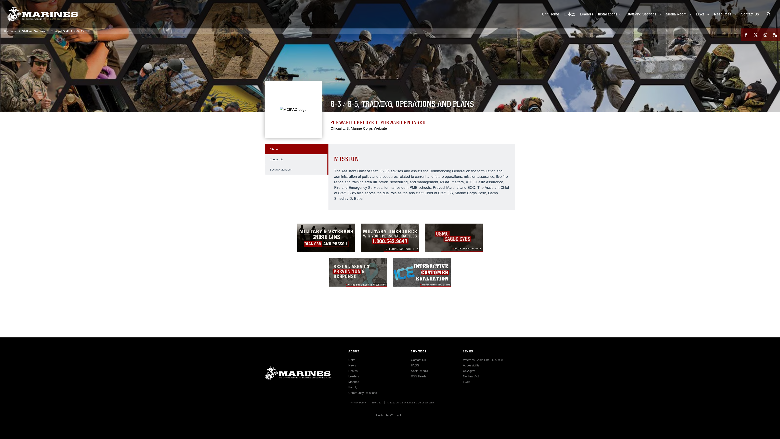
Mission (275, 149)
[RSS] (775, 34)
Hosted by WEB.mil (388, 415)
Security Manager (281, 169)
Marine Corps (298, 373)
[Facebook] (746, 34)
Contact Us (276, 159)
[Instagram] (765, 34)
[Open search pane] (768, 14)
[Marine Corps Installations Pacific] (42, 14)
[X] (755, 34)
